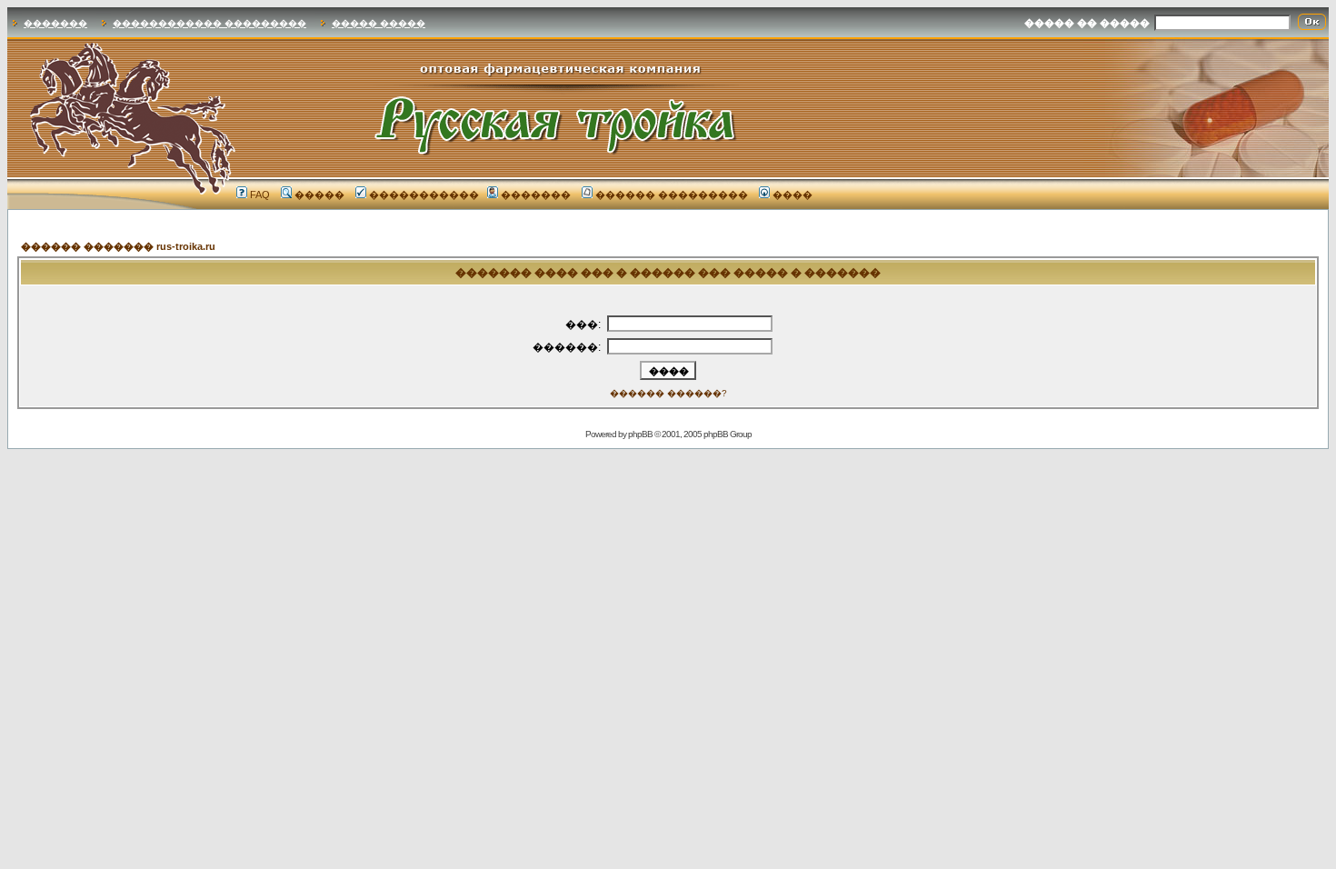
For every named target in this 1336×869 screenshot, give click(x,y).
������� (55, 23)
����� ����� (378, 23)
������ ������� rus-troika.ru (118, 246)
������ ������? (668, 393)
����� (319, 194)
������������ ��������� (209, 23)
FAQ (260, 194)
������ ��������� (671, 194)
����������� (424, 194)
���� (793, 194)
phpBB (640, 434)
